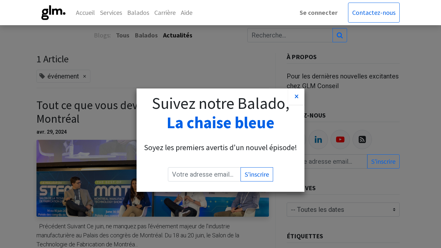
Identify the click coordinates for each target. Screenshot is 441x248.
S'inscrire (383, 161)
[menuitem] (85, 12)
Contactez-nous (373, 12)
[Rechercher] (340, 35)
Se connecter (319, 12)
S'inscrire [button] (257, 174)
